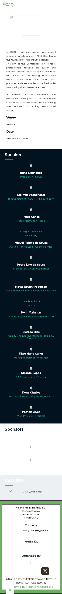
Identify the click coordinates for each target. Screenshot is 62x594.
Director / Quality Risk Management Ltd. (31, 316)
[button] (6, 492)
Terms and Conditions (40, 586)
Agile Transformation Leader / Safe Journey (31, 290)
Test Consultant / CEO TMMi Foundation (31, 198)
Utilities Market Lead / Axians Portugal (31, 246)
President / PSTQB (31, 176)
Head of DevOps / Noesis (31, 220)
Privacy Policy (17, 586)
